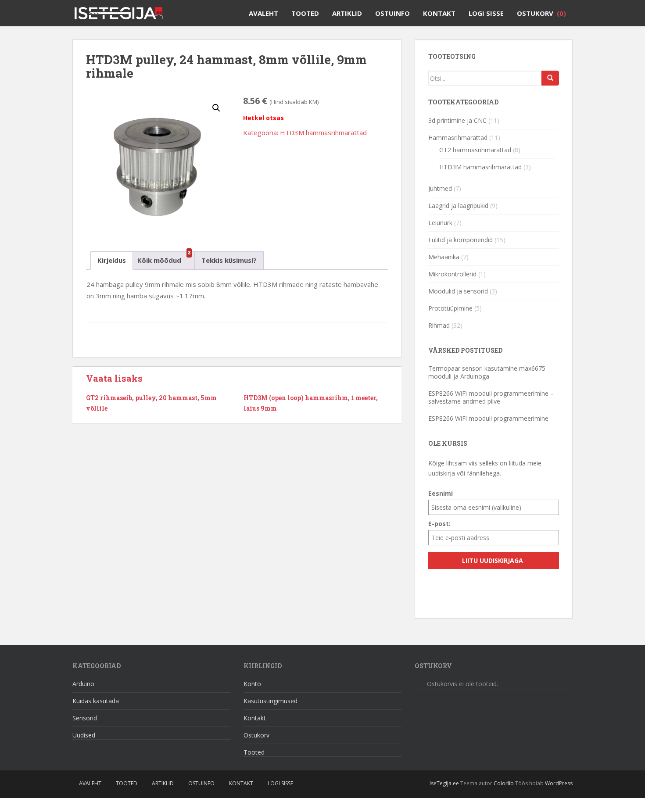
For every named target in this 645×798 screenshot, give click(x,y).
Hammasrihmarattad (457, 137)
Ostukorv (541, 13)
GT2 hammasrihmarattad (475, 150)
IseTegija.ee (444, 783)
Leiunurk (440, 222)
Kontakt (439, 13)
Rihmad (439, 325)
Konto (252, 684)
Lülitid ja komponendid (460, 240)
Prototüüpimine (450, 308)
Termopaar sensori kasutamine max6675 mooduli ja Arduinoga (486, 372)
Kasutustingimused (270, 701)
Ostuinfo (392, 13)
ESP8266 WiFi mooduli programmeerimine (488, 418)
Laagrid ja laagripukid (458, 205)
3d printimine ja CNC (457, 120)
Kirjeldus (111, 260)
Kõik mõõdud (159, 258)
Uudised (83, 735)
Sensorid (84, 718)
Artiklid (347, 13)
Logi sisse (486, 13)
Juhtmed (440, 188)
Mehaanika (443, 257)
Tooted (305, 13)
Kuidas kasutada (95, 701)
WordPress (559, 783)
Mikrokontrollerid (452, 274)
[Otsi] (550, 78)
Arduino (83, 684)
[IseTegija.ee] (121, 11)
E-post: (439, 523)
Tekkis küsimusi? (229, 260)
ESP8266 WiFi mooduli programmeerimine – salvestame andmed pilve (491, 397)
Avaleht (263, 13)
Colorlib (504, 783)
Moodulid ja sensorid (458, 291)
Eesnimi (440, 493)
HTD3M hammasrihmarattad (323, 132)
